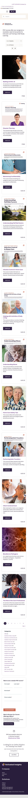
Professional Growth (8, 663)
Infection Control (7, 657)
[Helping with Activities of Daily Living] (14, 302)
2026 (5, 633)
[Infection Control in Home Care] (14, 255)
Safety (5, 667)
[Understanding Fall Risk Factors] (14, 209)
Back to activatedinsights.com (7, 6)
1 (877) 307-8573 (16, 4)
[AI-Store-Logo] (6, 8)
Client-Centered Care (10, 506)
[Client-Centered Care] (14, 491)
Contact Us (23, 4)
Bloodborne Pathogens (10, 554)
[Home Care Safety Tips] (14, 398)
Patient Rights (7, 661)
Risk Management (8, 665)
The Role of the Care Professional (14, 600)
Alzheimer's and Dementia (10, 637)
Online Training (7, 659)
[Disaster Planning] (14, 114)
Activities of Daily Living (9, 635)
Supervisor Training (8, 671)
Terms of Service (15, 791)
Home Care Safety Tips (10, 412)
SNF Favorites (7, 669)
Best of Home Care (8, 641)
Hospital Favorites (8, 653)
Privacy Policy (21, 791)
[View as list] (15, 48)
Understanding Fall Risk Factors (13, 223)
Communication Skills (9, 643)
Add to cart (7, 92)
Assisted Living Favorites (9, 639)
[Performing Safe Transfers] (14, 445)
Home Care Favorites (9, 647)
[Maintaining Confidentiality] (14, 162)
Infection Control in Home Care (13, 269)
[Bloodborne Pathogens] (14, 539)
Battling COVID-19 (9, 81)
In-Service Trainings (8, 655)
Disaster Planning (9, 128)
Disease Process (8, 645)
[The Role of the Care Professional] (14, 586)
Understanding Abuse (10, 364)
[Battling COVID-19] (14, 67)
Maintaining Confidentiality (11, 176)
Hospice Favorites (8, 651)
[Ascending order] (21, 41)
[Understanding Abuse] (14, 350)
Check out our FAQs (14, 738)
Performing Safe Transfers (11, 459)
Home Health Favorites (9, 649)
